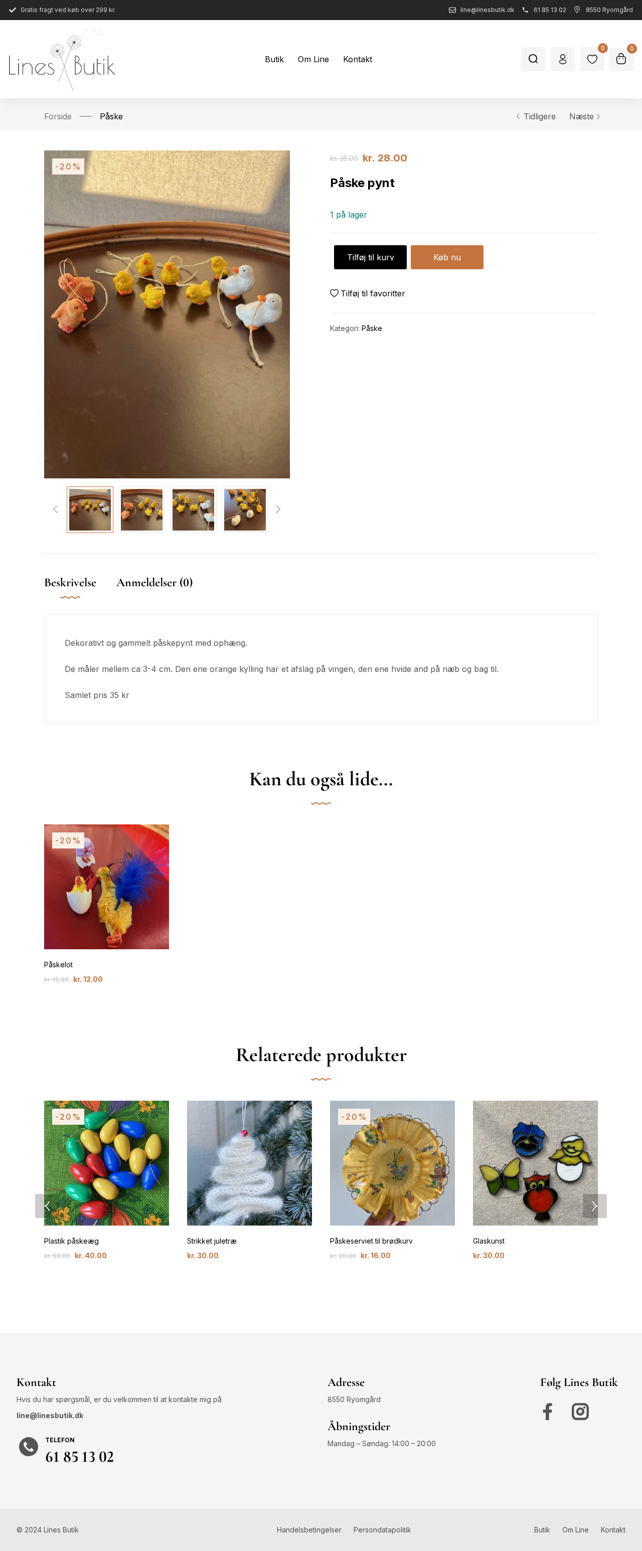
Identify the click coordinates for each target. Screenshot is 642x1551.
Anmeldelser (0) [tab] (154, 582)
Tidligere (540, 116)
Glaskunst (489, 1241)
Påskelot (58, 964)
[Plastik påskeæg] (106, 1163)
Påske (111, 116)
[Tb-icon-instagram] (580, 1411)
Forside (58, 116)
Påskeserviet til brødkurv (371, 1241)
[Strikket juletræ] (249, 1163)
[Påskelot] (106, 886)
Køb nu (447, 257)
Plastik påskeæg (71, 1241)
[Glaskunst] (535, 1163)
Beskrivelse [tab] (70, 582)
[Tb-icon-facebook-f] (550, 1411)
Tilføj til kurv (370, 257)
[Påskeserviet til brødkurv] (392, 1163)
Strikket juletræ (212, 1241)
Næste (581, 116)
